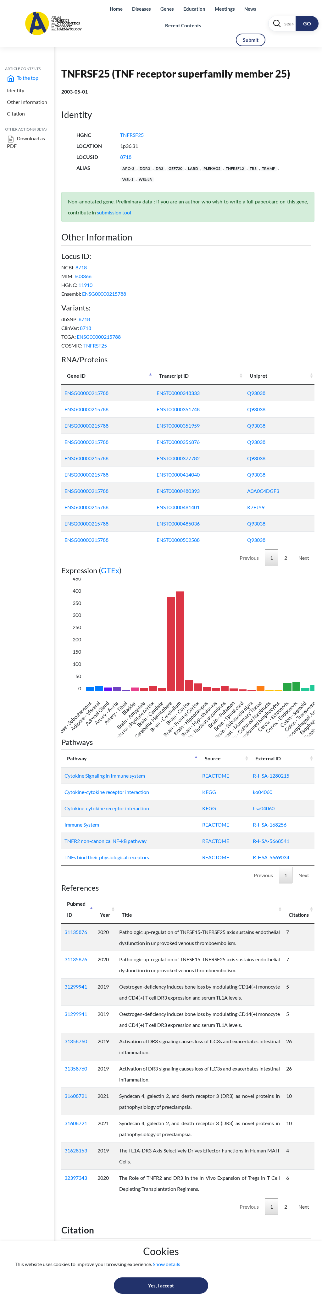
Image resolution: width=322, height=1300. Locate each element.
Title (127, 915)
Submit (250, 40)
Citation (16, 113)
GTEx (110, 570)
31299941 (75, 987)
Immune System (81, 825)
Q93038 (256, 393)
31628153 (75, 1150)
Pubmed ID (76, 909)
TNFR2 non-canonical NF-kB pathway (105, 841)
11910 (85, 285)
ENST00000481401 (178, 507)
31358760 (75, 1041)
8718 (125, 157)
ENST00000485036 (178, 523)
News (250, 9)
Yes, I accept (161, 1285)
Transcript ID (174, 376)
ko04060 (262, 792)
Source (213, 758)
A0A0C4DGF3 (263, 491)
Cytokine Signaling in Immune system (104, 776)
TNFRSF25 (132, 135)
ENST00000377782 (178, 458)
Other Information (27, 102)
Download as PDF (26, 142)
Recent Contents (183, 25)
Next (303, 558)
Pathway (77, 758)
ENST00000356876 (178, 442)
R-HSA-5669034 (271, 857)
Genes (167, 9)
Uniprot (258, 376)
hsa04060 (264, 808)
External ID (268, 758)
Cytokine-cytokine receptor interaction (106, 792)
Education (194, 9)
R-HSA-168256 (269, 825)
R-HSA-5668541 (271, 841)
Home (116, 9)
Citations (299, 915)
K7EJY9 (255, 507)
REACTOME (215, 776)
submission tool (114, 212)
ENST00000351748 (178, 409)
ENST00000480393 (178, 491)
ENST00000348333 (178, 393)
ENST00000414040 (178, 474)
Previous (249, 558)
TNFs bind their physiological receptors (106, 857)
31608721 (75, 1096)
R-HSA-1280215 (271, 776)
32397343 (75, 1178)
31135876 (75, 932)
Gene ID (76, 376)
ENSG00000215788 (104, 294)
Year (105, 915)
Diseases (141, 9)
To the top (27, 78)
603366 (83, 276)
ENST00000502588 (178, 540)
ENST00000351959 (178, 426)
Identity (15, 90)
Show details (166, 1264)
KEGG (209, 792)
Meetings (225, 9)
